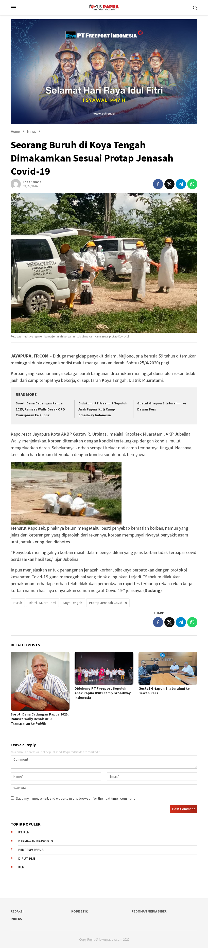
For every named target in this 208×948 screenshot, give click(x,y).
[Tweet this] (169, 184)
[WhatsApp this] (192, 184)
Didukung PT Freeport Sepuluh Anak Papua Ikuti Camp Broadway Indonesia (102, 409)
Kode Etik (79, 911)
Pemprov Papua (30, 850)
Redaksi (17, 911)
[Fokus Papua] (104, 7)
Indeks (16, 919)
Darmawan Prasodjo (35, 841)
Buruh (17, 602)
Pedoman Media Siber (149, 911)
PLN (21, 867)
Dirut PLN (26, 858)
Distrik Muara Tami (42, 602)
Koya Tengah (72, 602)
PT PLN (23, 832)
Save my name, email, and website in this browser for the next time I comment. (75, 798)
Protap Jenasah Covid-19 (108, 602)
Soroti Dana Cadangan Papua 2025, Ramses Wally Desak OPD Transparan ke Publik (40, 409)
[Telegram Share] (181, 184)
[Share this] (158, 184)
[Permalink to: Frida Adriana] (16, 184)
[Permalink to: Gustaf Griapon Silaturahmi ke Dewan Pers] (167, 668)
